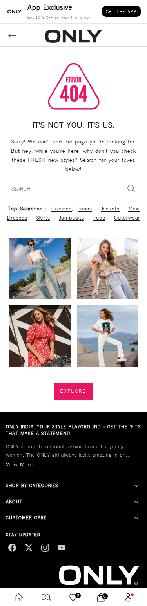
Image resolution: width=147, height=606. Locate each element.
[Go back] (12, 35)
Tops (99, 217)
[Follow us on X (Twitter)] (28, 547)
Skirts (43, 217)
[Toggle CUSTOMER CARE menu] (136, 518)
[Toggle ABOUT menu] (136, 502)
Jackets (110, 208)
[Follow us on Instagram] (45, 547)
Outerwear (127, 217)
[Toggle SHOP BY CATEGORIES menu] (136, 486)
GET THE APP (121, 11)
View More (19, 464)
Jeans (85, 208)
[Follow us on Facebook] (12, 547)
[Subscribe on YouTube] (61, 547)
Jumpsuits (71, 217)
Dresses (61, 208)
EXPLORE (73, 391)
